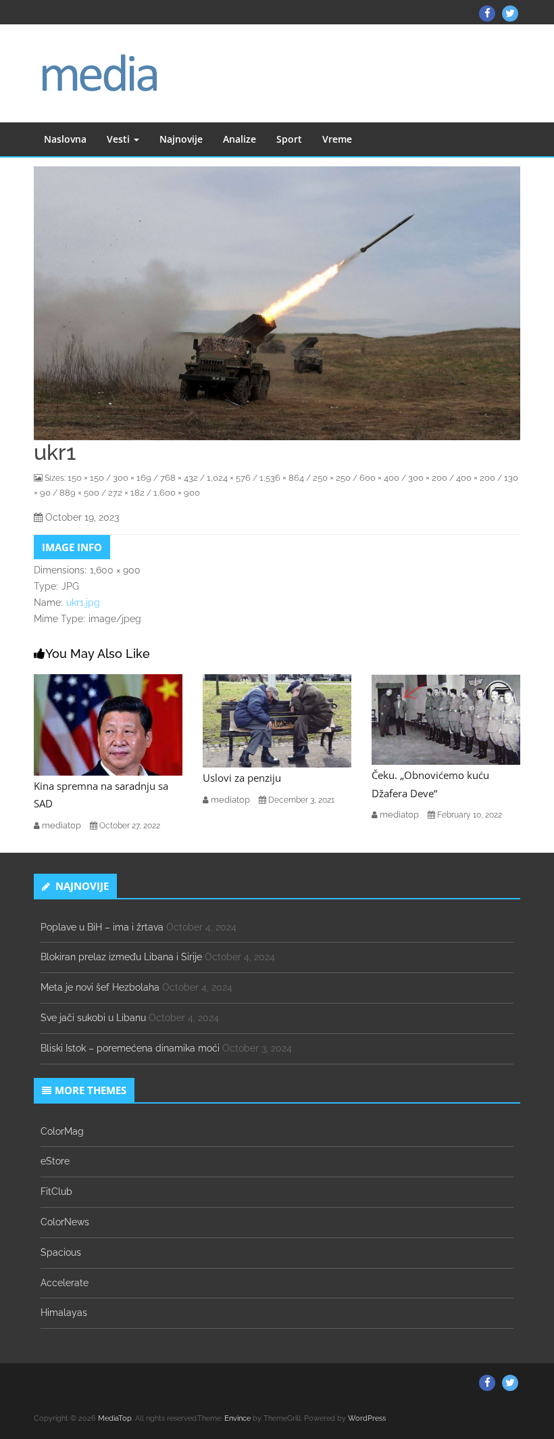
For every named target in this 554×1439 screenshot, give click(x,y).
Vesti (119, 139)
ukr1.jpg (83, 602)
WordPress (367, 1418)
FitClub (56, 1191)
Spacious (61, 1252)
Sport (289, 139)
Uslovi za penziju (242, 777)
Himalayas (64, 1312)
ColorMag (62, 1131)
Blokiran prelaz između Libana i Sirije (121, 956)
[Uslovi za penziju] (277, 720)
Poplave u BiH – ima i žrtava (102, 927)
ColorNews (65, 1222)
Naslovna (65, 139)
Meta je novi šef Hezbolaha (100, 987)
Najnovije (181, 139)
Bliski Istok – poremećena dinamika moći (130, 1048)
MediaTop (115, 1418)
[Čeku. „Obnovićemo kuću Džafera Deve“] (446, 718)
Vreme (337, 139)
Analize (239, 139)
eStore (55, 1161)
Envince (237, 1418)
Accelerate (65, 1282)
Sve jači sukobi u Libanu (93, 1017)
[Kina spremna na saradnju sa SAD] (108, 724)
